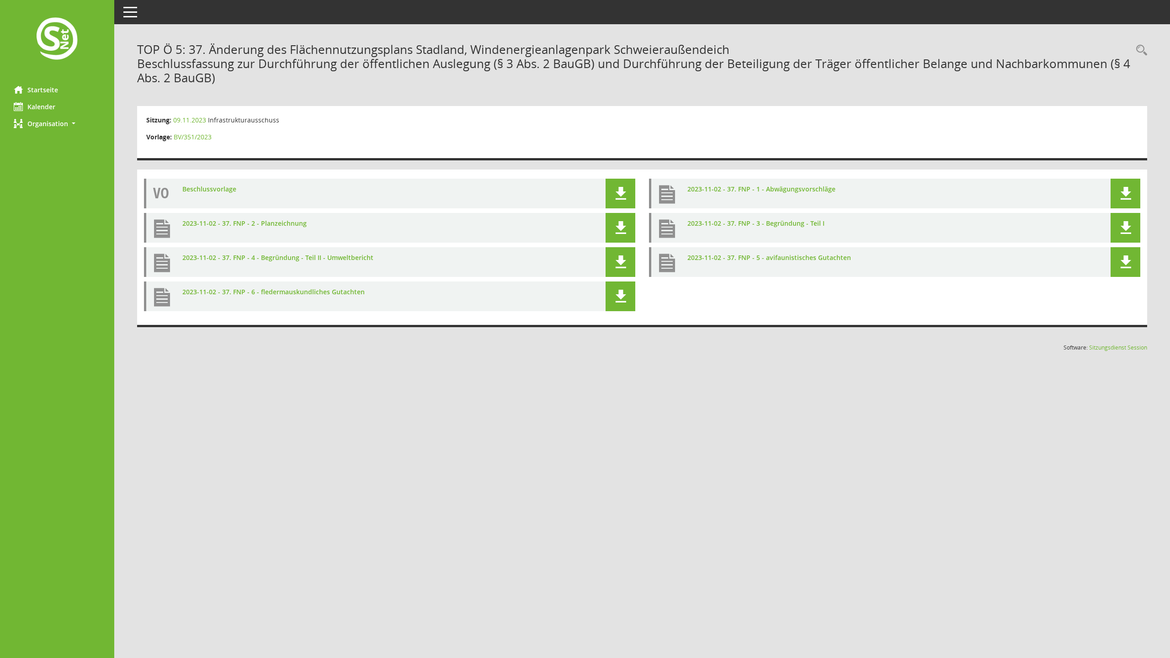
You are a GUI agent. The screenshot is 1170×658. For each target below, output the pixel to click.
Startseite (42, 89)
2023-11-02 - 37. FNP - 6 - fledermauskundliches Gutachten (273, 291)
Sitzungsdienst (1118, 347)
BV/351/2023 (193, 137)
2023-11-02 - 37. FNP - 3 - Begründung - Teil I (755, 223)
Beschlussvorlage (209, 189)
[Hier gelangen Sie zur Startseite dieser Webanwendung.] (57, 39)
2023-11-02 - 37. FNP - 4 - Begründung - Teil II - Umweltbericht (277, 257)
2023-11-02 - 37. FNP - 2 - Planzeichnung (244, 223)
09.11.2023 (189, 120)
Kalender (41, 106)
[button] (57, 123)
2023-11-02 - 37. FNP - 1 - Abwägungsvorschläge (761, 189)
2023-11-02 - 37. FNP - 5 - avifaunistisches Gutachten (769, 257)
